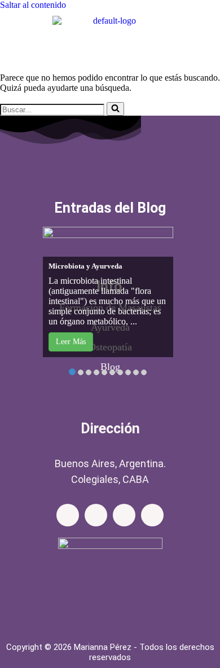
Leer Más (71, 341)
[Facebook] (67, 515)
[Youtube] (152, 515)
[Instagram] (96, 515)
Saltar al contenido (33, 5)
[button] (110, 47)
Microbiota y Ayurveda (85, 266)
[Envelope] (124, 515)
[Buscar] (115, 109)
